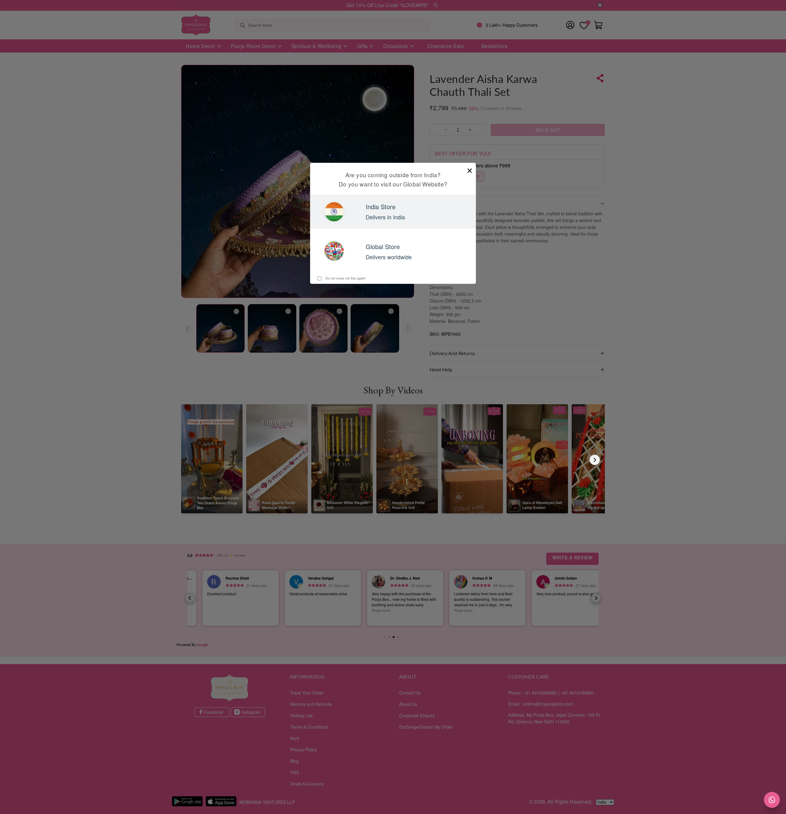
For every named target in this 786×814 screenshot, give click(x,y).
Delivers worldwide (389, 257)
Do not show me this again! (345, 278)
